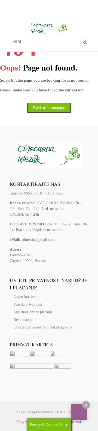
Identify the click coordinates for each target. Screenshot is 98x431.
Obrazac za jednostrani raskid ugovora (43, 327)
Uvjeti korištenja (26, 297)
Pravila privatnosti (28, 304)
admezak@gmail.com (38, 240)
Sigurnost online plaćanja (33, 312)
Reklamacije (23, 320)
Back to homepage (49, 108)
